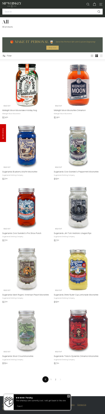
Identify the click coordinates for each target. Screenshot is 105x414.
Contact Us (81, 404)
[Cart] (94, 4)
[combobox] (52, 12)
